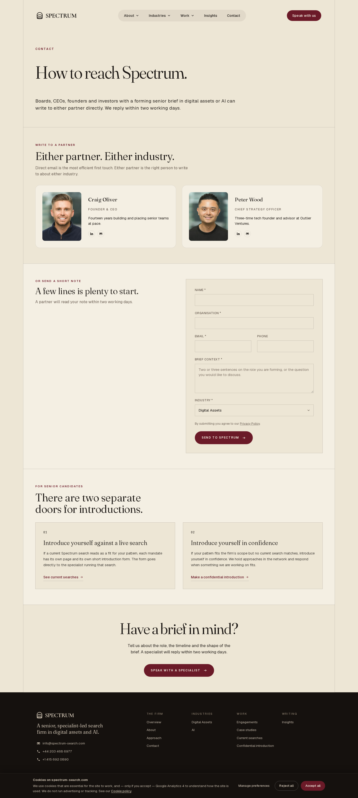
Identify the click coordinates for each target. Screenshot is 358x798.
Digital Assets (202, 722)
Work (184, 15)
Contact (233, 15)
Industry (204, 400)
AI (193, 730)
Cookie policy (121, 791)
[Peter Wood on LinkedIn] (238, 233)
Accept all (312, 786)
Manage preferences (254, 786)
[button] (57, 15)
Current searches (250, 738)
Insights (210, 15)
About (129, 15)
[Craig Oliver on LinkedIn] (91, 233)
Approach (154, 738)
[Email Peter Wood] (247, 233)
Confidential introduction (255, 745)
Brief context (208, 359)
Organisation (208, 313)
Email (200, 336)
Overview (154, 722)
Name (200, 290)
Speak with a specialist (175, 670)
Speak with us (304, 15)
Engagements (247, 722)
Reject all (286, 786)
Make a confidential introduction (217, 577)
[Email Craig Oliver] (100, 233)
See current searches (60, 577)
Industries (157, 15)
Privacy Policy (250, 424)
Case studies (246, 730)
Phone (262, 336)
